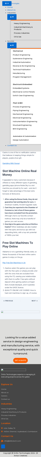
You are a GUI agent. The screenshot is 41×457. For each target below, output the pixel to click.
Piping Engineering (21, 110)
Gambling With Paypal (11, 163)
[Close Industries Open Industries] (12, 17)
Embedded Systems (21, 88)
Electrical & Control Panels (24, 92)
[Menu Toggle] (7, 3)
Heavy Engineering (22, 23)
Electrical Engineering (22, 118)
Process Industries (21, 33)
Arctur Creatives (20, 456)
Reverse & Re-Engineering (24, 66)
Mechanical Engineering (23, 114)
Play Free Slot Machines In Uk (14, 263)
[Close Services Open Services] (12, 45)
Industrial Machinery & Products (23, 28)
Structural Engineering (22, 125)
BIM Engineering (20, 129)
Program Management (22, 77)
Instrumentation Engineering (25, 121)
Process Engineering (21, 107)
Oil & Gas (17, 37)
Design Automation (21, 140)
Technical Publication (22, 70)
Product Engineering (21, 55)
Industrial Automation (22, 62)
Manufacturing (19, 73)
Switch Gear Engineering (23, 96)
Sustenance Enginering (22, 59)
